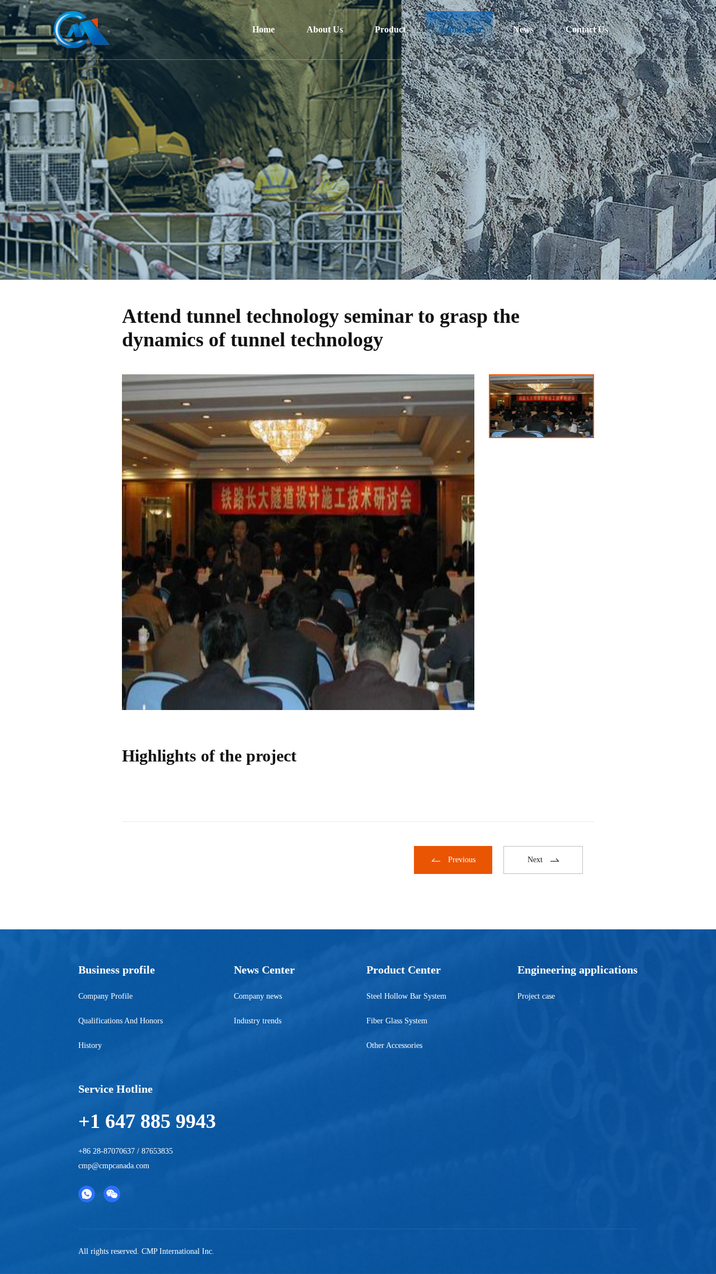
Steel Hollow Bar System (406, 996)
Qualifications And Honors (120, 1021)
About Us (325, 29)
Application (459, 29)
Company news (258, 996)
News (523, 29)
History (90, 1045)
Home (263, 29)
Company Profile (105, 996)
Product (390, 29)
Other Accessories (394, 1045)
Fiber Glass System (396, 1021)
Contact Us (587, 29)
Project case (536, 996)
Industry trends (257, 1021)
